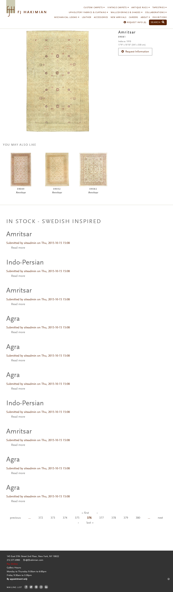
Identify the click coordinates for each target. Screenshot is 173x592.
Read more (18, 247)
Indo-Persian (25, 262)
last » (90, 522)
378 (113, 517)
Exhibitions (160, 17)
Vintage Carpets (117, 8)
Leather (86, 17)
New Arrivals (118, 17)
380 (138, 517)
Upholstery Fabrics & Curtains (88, 12)
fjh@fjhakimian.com (33, 560)
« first (85, 513)
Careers (133, 17)
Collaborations (155, 12)
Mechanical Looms (66, 17)
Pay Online (12, 564)
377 (101, 517)
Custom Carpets (93, 8)
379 (125, 517)
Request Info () (136, 22)
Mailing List (14, 587)
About (145, 17)
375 (77, 517)
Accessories (101, 17)
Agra (13, 319)
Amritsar (19, 234)
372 (40, 517)
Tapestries (158, 8)
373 (53, 517)
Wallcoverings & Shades (126, 12)
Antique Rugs (140, 8)
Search (156, 22)
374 (65, 517)
